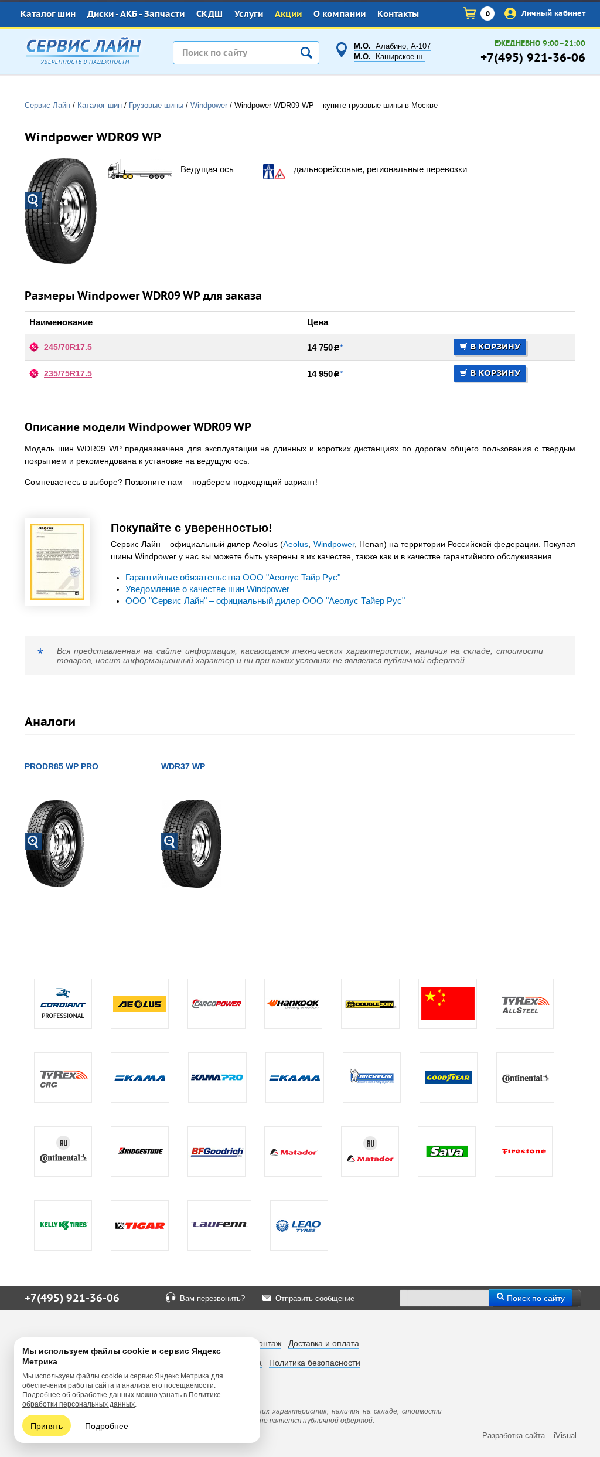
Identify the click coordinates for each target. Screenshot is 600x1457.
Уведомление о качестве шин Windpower (207, 589)
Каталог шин (48, 14)
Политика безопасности (314, 1362)
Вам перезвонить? (212, 1299)
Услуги (248, 14)
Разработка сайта (513, 1435)
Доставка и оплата (323, 1343)
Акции (288, 14)
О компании (339, 14)
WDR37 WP (183, 766)
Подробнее (106, 1425)
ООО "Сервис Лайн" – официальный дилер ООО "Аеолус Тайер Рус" (265, 601)
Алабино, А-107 (392, 46)
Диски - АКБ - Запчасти (136, 14)
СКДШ (209, 14)
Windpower (333, 544)
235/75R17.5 (68, 373)
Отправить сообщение (314, 1299)
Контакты (398, 14)
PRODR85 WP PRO (61, 766)
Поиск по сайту (534, 1297)
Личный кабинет (552, 13)
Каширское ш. (389, 57)
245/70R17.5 (68, 347)
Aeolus (295, 544)
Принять (46, 1425)
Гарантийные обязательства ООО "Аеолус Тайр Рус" (232, 577)
